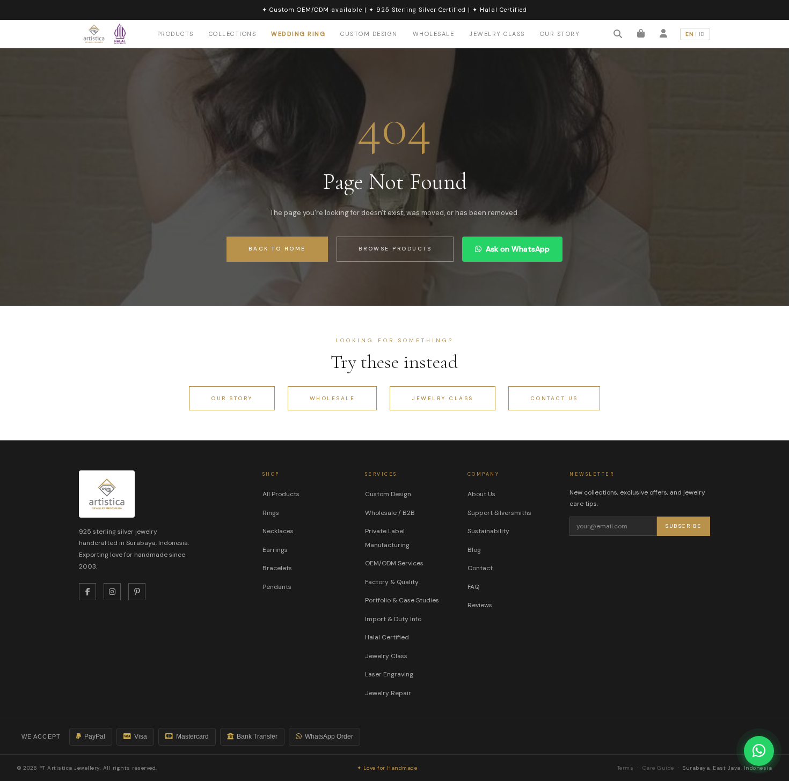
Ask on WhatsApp (518, 249)
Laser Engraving (389, 674)
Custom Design (369, 33)
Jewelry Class (497, 33)
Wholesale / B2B (390, 513)
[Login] (663, 33)
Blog (474, 550)
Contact (480, 568)
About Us (481, 494)
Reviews (479, 605)
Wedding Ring (298, 33)
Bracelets (277, 568)
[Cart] (641, 33)
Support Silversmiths (499, 513)
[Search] (617, 33)
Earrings (275, 550)
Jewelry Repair (388, 693)
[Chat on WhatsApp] (759, 751)
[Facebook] (87, 591)
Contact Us (554, 398)
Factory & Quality (392, 582)
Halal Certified (387, 637)
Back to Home (277, 248)
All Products (280, 494)
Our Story (560, 33)
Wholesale (434, 34)
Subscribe (684, 525)
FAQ (473, 587)
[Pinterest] (136, 591)
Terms (625, 767)
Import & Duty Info (393, 619)
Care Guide (658, 767)
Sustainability (488, 531)
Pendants (276, 587)
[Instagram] (112, 591)
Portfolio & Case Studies (402, 600)
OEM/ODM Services (394, 563)
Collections (233, 34)
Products (175, 34)
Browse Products (395, 248)
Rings (270, 513)
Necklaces (278, 531)
